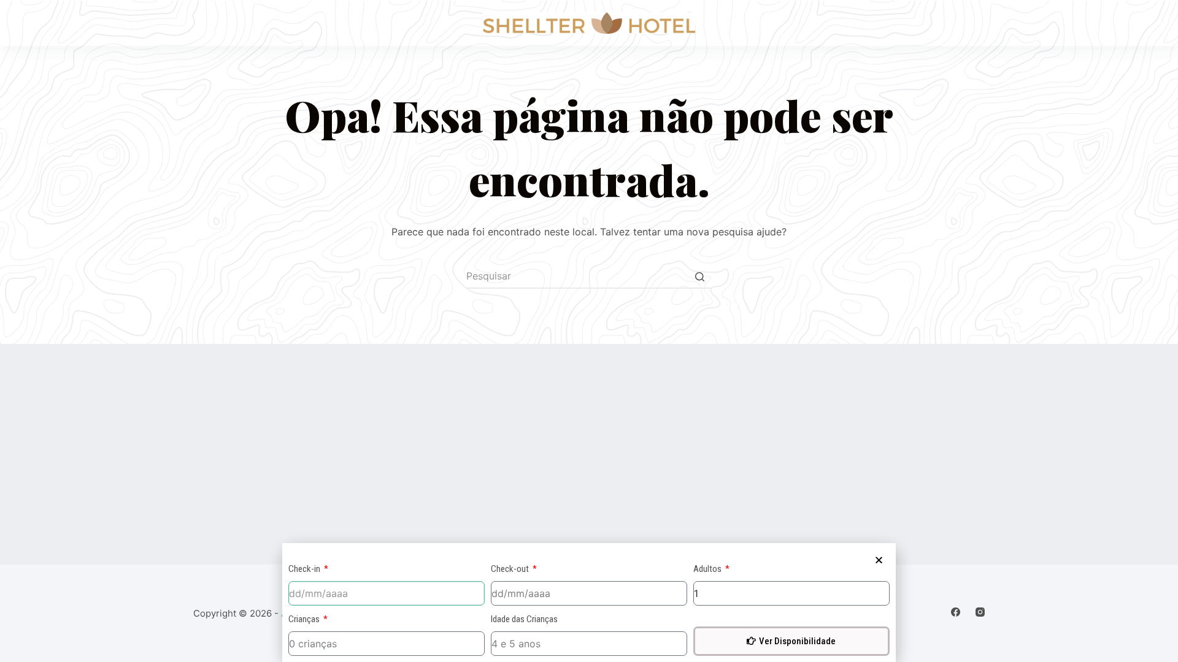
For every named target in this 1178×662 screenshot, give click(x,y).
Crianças (304, 619)
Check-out (511, 568)
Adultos (708, 568)
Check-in (305, 568)
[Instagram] (980, 612)
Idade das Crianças (524, 619)
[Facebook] (955, 612)
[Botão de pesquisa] (699, 276)
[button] (879, 560)
